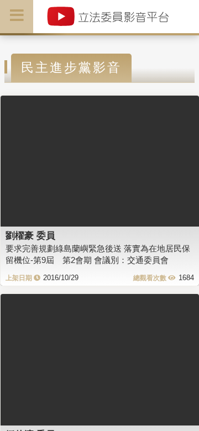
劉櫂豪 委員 (30, 235)
